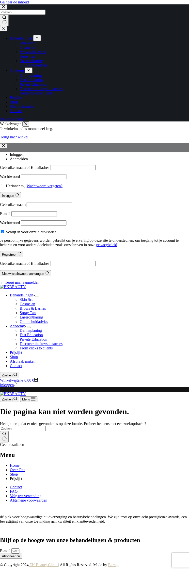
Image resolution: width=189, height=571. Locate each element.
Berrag (113, 565)
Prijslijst (16, 352)
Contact (16, 366)
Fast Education (31, 335)
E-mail (5, 551)
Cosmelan (27, 304)
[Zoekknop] (4, 436)
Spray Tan (28, 313)
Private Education (33, 339)
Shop (14, 357)
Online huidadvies (34, 321)
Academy (17, 326)
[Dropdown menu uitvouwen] (37, 296)
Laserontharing (31, 317)
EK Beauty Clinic (43, 565)
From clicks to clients (36, 348)
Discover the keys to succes (41, 344)
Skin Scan (27, 299)
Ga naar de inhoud (14, 2)
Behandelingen (21, 295)
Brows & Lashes (33, 308)
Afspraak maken (22, 361)
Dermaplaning (31, 330)
